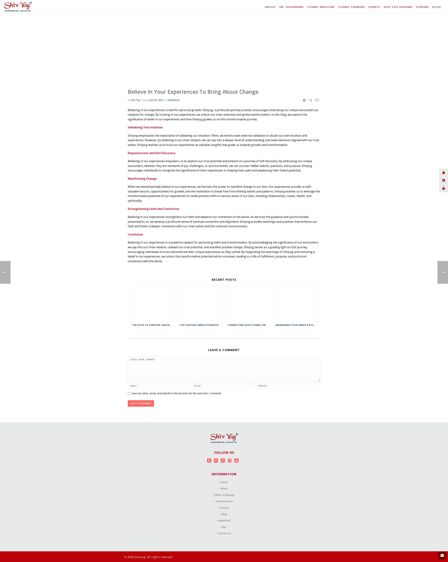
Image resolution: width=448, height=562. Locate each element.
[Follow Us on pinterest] (223, 460)
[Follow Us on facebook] (209, 460)
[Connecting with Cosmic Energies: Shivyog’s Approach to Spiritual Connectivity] (248, 303)
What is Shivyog (224, 495)
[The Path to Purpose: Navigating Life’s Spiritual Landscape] (152, 303)
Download (224, 520)
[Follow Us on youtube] (236, 460)
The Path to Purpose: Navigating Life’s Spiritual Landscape (153, 325)
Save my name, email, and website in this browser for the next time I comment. (176, 393)
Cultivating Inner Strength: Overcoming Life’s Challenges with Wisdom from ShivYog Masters (201, 325)
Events (374, 7)
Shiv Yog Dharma (398, 7)
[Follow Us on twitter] (229, 460)
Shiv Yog (135, 100)
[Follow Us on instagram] (216, 460)
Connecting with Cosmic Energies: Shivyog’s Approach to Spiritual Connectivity (249, 325)
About (270, 7)
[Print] (304, 100)
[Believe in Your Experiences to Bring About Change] (224, 51)
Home (224, 482)
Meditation (174, 100)
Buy (224, 527)
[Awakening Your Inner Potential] (296, 303)
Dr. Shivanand (291, 7)
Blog (436, 7)
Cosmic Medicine (321, 7)
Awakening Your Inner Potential (296, 325)
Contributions (224, 501)
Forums (422, 7)
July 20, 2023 (156, 100)
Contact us (224, 533)
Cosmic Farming (351, 7)
